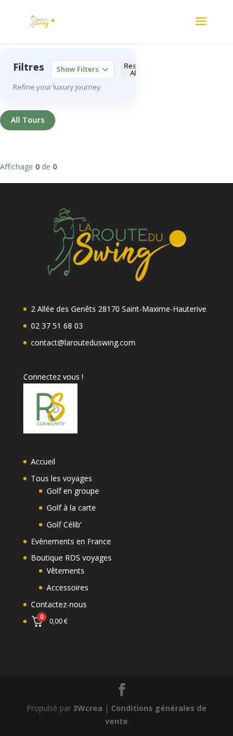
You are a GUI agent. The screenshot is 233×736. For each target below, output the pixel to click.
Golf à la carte (71, 507)
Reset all (133, 70)
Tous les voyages (61, 478)
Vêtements (66, 570)
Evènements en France (71, 541)
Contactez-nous (59, 604)
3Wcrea (87, 708)
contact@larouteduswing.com (83, 342)
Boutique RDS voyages (71, 557)
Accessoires (67, 587)
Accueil (43, 461)
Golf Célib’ (64, 524)
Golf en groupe (73, 491)
